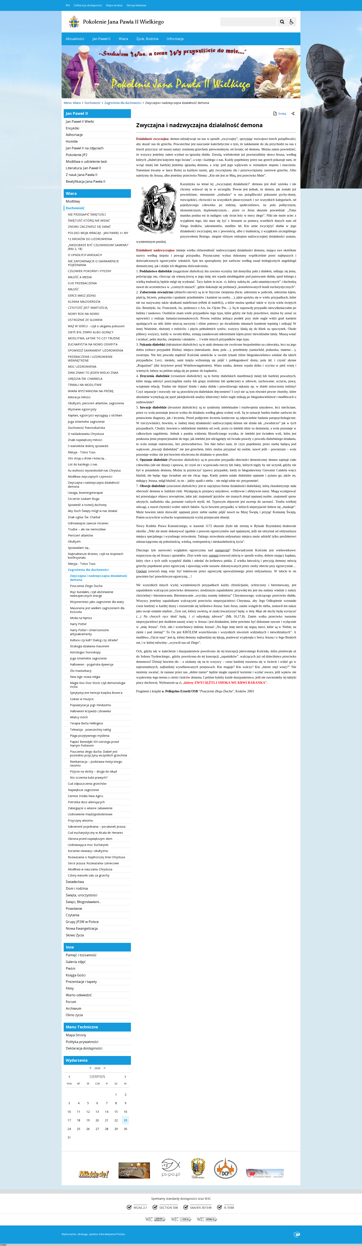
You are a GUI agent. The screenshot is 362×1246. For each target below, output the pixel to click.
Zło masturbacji (80, 671)
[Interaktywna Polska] (297, 1234)
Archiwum (73, 1008)
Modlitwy (73, 201)
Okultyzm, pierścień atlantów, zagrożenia (96, 403)
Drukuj (282, 113)
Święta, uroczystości (81, 895)
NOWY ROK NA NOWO (83, 314)
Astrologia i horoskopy (85, 652)
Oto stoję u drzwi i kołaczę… (87, 458)
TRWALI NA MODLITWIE (85, 385)
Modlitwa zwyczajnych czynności (90, 476)
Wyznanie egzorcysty (82, 409)
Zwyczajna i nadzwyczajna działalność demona (94, 484)
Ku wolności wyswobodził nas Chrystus (94, 470)
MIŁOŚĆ (73, 289)
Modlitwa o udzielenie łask (86, 161)
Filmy (70, 988)
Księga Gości (75, 975)
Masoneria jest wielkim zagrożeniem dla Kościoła (97, 610)
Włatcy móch (79, 717)
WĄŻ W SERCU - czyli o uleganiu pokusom (96, 326)
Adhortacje (74, 134)
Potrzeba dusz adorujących (86, 802)
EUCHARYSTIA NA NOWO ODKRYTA (93, 344)
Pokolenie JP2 (76, 155)
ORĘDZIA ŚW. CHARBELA (85, 379)
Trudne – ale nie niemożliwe (87, 529)
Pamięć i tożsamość (81, 955)
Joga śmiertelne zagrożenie (86, 422)
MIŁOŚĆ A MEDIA (80, 277)
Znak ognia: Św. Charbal (84, 517)
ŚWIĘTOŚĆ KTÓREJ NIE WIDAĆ (89, 220)
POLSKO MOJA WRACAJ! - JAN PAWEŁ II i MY (98, 233)
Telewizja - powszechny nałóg (90, 730)
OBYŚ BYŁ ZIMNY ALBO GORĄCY (90, 332)
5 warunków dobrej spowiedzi (88, 446)
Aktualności (75, 38)
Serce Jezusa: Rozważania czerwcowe (93, 863)
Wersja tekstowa (136, 5)
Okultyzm (74, 541)
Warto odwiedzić (79, 995)
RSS (68, 5)
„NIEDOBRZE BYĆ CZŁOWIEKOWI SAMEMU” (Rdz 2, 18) (98, 247)
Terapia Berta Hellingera (86, 723)
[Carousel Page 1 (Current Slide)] (102, 90)
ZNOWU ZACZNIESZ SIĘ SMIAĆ (89, 227)
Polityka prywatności (82, 1041)
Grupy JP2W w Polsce (82, 921)
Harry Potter (78, 624)
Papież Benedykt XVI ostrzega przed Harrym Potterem (94, 743)
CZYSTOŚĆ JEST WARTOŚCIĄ (87, 308)
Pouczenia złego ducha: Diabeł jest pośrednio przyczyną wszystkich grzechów (98, 753)
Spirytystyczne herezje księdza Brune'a (96, 693)
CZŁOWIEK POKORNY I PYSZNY (89, 271)
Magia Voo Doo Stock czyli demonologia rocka (97, 685)
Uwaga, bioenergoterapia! (85, 493)
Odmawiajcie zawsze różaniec (88, 523)
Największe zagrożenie (83, 790)
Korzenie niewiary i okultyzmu (88, 851)
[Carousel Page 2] (106, 90)
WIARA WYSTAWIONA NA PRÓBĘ (91, 391)
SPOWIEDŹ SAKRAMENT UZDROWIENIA (95, 350)
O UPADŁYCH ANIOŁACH (85, 255)
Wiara (123, 38)
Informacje (175, 38)
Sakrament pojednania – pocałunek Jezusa (96, 827)
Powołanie (74, 908)
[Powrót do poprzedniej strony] (293, 113)
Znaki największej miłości (85, 440)
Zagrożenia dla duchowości (88, 570)
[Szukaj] (282, 21)
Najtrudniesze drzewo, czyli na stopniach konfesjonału (95, 556)
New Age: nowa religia (85, 677)
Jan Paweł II (101, 38)
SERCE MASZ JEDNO (82, 295)
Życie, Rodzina (147, 38)
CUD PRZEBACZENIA (82, 283)
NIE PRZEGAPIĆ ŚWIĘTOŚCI (87, 214)
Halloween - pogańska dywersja (91, 664)
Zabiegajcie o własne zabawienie (90, 808)
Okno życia (74, 1015)
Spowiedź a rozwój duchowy (87, 505)
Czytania (72, 915)
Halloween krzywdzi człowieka (90, 711)
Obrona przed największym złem (90, 839)
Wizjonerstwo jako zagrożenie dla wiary (97, 602)
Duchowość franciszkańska (86, 428)
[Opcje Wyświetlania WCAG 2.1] (291, 21)
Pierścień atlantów (80, 535)
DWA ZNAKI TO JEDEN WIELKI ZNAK (93, 373)
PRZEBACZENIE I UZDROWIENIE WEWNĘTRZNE (90, 358)
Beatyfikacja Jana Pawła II (85, 181)
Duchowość (75, 208)
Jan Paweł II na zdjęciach (84, 148)
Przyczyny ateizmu (80, 820)
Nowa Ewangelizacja (82, 928)
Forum (71, 1001)
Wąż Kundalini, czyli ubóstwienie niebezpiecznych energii (91, 594)
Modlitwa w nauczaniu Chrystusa (90, 869)
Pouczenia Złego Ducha (86, 586)
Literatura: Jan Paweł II (83, 168)
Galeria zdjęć (76, 961)
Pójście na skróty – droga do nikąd (93, 771)
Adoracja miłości (79, 397)
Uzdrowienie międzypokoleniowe (90, 814)
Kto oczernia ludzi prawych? (88, 777)
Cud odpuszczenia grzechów (87, 784)
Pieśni (70, 968)
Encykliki (72, 128)
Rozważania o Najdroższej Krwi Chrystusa (96, 857)
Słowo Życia (75, 935)
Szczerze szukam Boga (83, 499)
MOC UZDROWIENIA (82, 366)
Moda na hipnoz (81, 618)
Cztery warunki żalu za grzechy (88, 875)
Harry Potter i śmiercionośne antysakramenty (89, 632)
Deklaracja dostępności (88, 5)
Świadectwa (75, 881)
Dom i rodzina (77, 888)
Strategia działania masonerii (89, 646)
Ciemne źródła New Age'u (85, 796)
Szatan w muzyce (82, 699)
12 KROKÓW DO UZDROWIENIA (90, 239)
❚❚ (70, 90)
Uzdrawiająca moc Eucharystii (88, 845)
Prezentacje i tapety (81, 981)
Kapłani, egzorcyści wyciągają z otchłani (95, 415)
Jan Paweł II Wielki (80, 121)
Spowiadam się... (79, 548)
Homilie (72, 141)
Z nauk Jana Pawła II (81, 174)
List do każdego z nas (82, 464)
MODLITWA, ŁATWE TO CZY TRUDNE (94, 338)
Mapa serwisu (114, 5)
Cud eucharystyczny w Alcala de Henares (95, 833)
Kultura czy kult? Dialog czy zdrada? (94, 640)
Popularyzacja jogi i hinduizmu (90, 705)
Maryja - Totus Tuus (82, 452)
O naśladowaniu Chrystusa (86, 434)
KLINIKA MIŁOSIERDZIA (84, 302)
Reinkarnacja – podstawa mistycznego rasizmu (96, 763)
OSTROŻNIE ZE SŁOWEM (85, 320)
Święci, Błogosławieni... (83, 902)
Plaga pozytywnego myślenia (89, 736)
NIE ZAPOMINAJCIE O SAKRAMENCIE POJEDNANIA (93, 263)
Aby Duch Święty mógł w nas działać (93, 511)
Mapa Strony (76, 1035)
